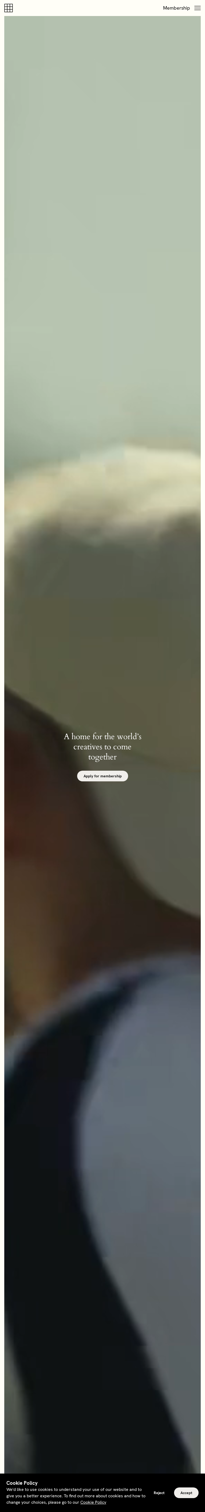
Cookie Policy (93, 1502)
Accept (186, 1492)
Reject (159, 1492)
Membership (176, 8)
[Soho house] (9, 8)
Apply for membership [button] (103, 776)
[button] (197, 8)
